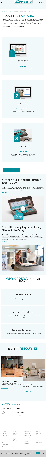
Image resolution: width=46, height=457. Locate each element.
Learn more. (30, 454)
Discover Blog (26, 391)
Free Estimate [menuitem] (5, 444)
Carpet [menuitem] (3, 437)
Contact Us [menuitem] (38, 436)
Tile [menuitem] (3, 442)
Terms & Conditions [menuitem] (38, 440)
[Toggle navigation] (2, 2)
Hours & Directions (6, 414)
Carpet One (4, 11)
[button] (39, 2)
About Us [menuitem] (38, 431)
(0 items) (43, 2)
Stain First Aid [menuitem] (27, 433)
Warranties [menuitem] (26, 441)
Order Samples (5, 192)
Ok (37, 453)
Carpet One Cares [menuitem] (38, 434)
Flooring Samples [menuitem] (15, 434)
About (10, 11)
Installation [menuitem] (26, 443)
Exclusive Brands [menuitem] (26, 446)
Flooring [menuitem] (4, 431)
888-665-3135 (27, 7)
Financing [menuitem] (4, 446)
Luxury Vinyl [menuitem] (4, 433)
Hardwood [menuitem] (4, 435)
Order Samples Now (10, 169)
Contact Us (4, 241)
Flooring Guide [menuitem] (27, 435)
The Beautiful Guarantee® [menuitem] (27, 438)
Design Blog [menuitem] (16, 442)
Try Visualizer (4, 388)
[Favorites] (41, 2)
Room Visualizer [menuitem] (16, 431)
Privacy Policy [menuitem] (39, 442)
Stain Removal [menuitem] (27, 431)
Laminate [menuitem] (4, 440)
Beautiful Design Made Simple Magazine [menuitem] (16, 438)
